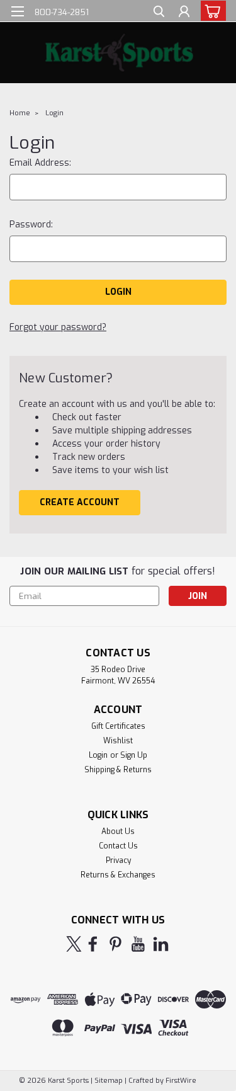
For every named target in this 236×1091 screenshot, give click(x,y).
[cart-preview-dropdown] (210, 11)
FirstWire (180, 1080)
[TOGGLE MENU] (17, 11)
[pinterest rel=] (115, 944)
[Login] (184, 13)
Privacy (118, 860)
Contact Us (118, 846)
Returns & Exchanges (118, 875)
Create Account (80, 502)
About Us (118, 831)
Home (19, 113)
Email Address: (40, 163)
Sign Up (133, 755)
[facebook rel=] (93, 944)
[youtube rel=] (138, 944)
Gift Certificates (118, 726)
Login (54, 113)
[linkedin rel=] (161, 944)
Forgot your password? (57, 327)
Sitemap (108, 1080)
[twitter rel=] (74, 944)
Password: (31, 225)
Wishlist (118, 741)
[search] (159, 13)
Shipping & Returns (118, 770)
